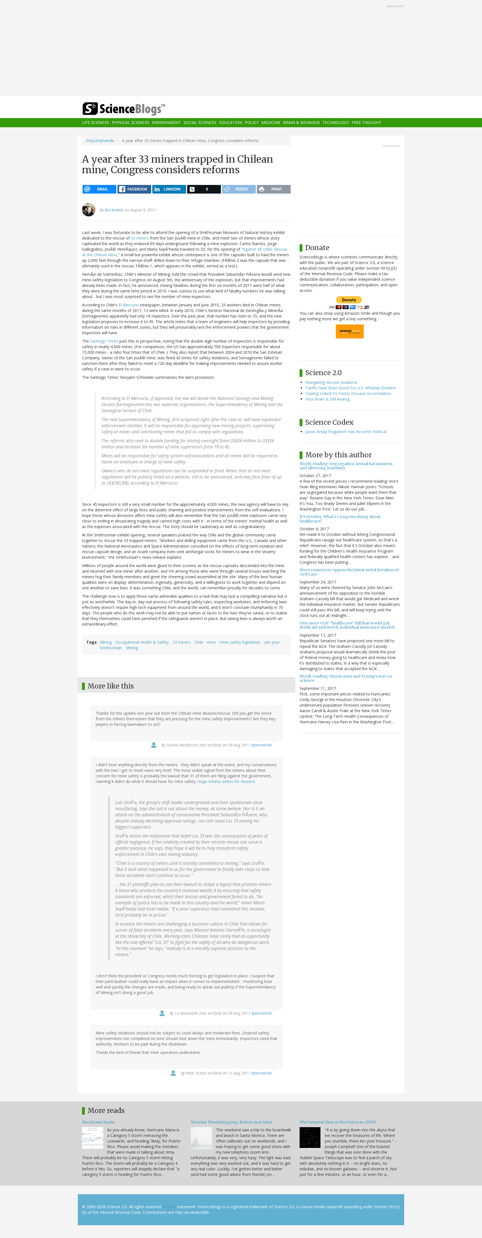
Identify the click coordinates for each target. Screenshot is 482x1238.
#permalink (261, 745)
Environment (166, 122)
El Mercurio (129, 304)
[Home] (135, 109)
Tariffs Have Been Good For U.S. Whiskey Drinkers (350, 387)
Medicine (270, 122)
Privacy (169, 1206)
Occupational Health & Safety (142, 642)
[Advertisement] (241, 48)
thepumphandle (100, 140)
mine (211, 642)
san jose (271, 642)
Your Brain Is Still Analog (327, 399)
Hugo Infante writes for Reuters (226, 781)
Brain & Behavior (301, 122)
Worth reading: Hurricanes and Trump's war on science (346, 678)
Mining (106, 642)
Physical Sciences (130, 122)
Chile (198, 642)
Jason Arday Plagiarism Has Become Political (345, 431)
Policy (252, 122)
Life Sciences (95, 122)
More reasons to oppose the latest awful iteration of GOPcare (349, 572)
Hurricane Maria (98, 1122)
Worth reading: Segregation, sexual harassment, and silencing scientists (346, 465)
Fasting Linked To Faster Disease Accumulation (348, 393)
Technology (335, 122)
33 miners (140, 238)
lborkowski (114, 210)
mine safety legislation (240, 642)
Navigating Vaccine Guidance (331, 382)
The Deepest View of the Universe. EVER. (338, 1122)
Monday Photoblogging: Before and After (231, 1122)
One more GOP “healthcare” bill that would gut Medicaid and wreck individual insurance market (347, 625)
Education (230, 122)
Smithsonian (111, 647)
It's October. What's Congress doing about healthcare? (340, 518)
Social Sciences (200, 122)
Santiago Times (104, 341)
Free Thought (366, 122)
